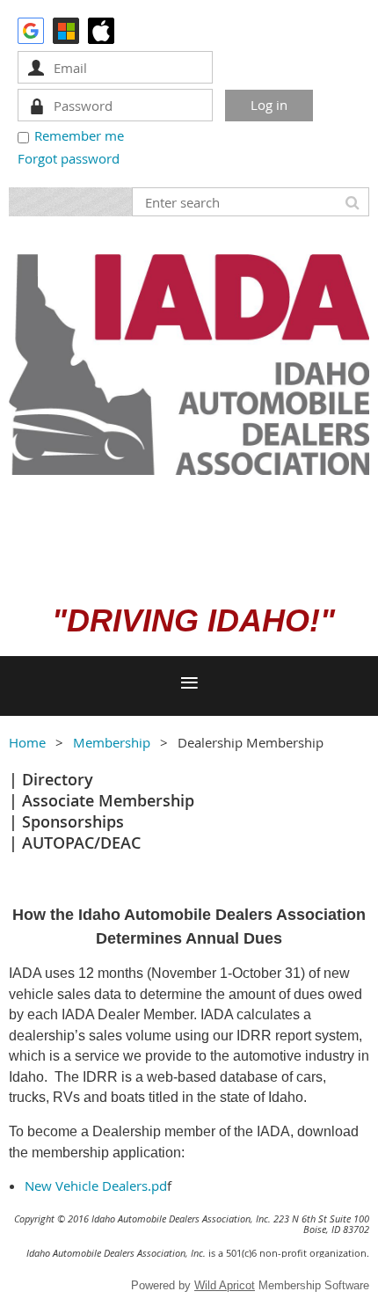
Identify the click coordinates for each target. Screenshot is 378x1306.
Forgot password (69, 158)
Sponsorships (73, 821)
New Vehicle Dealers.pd (96, 1185)
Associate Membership (108, 800)
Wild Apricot (224, 1285)
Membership (111, 742)
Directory (57, 779)
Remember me (79, 135)
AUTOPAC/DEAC (81, 842)
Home (27, 742)
